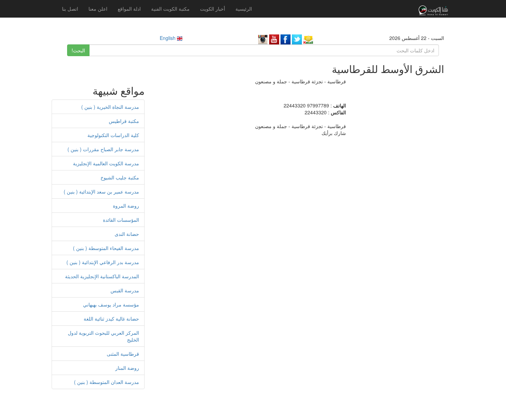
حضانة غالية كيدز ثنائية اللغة (111, 318)
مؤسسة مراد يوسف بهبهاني (111, 304)
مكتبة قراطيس (124, 120)
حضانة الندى (127, 233)
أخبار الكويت (212, 8)
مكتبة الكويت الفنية (170, 8)
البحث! (78, 50)
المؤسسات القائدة (121, 219)
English (168, 37)
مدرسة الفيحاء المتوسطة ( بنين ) (106, 247)
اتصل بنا (70, 8)
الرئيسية (243, 8)
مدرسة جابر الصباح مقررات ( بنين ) (103, 149)
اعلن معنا (97, 8)
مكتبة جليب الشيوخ (120, 177)
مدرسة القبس (124, 290)
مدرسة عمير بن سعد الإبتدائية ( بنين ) (101, 191)
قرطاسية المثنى (123, 353)
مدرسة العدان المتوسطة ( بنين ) (106, 381)
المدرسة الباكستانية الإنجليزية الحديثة (102, 276)
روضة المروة (126, 205)
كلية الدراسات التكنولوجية (113, 135)
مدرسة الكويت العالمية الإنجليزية (106, 163)
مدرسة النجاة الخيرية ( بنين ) (110, 106)
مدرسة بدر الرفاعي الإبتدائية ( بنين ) (102, 262)
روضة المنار (127, 367)
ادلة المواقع (129, 8)
